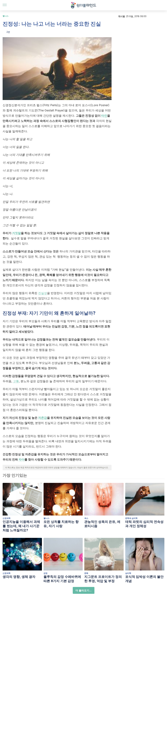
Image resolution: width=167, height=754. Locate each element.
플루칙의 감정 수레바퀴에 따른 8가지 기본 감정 (62, 579)
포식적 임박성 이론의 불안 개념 (144, 579)
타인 (104, 115)
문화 (86, 573)
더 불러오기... (84, 590)
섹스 (86, 518)
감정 (45, 573)
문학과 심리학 (131, 518)
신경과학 (6, 518)
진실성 (42, 293)
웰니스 (5, 16)
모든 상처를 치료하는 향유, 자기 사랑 (61, 524)
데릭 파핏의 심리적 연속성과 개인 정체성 (144, 524)
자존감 (42, 417)
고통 (16, 381)
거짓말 (16, 233)
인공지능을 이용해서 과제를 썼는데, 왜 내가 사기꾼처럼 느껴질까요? (21, 526)
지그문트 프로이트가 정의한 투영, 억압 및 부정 (103, 579)
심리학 (128, 573)
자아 (21, 459)
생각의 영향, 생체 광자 (19, 577)
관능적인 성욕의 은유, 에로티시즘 (102, 524)
